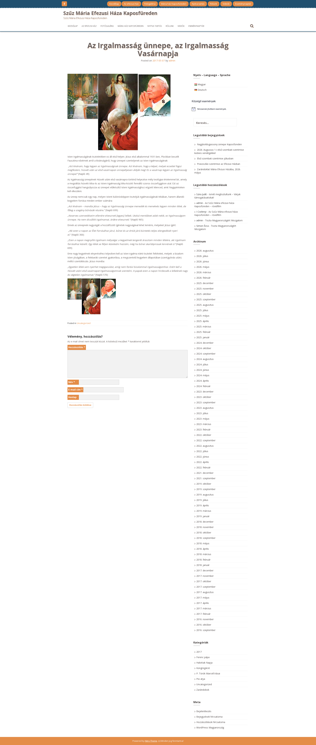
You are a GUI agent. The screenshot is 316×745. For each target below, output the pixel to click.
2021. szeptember (205, 478)
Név (71, 382)
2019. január (203, 516)
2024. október (203, 348)
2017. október (203, 581)
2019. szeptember (205, 489)
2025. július (202, 310)
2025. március (203, 326)
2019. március (203, 510)
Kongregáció (203, 668)
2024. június (202, 369)
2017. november (205, 575)
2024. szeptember (205, 353)
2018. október (203, 532)
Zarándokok (202, 689)
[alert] (220, 109)
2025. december (204, 283)
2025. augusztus (205, 304)
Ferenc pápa (203, 657)
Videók (226, 3)
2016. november (205, 619)
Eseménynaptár (243, 3)
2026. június (202, 261)
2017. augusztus (205, 592)
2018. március (203, 554)
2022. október (203, 434)
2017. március (203, 608)
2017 (199, 651)
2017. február (203, 613)
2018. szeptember (205, 537)
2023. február (203, 429)
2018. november (205, 527)
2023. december (204, 391)
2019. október (203, 483)
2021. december (204, 472)
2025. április (202, 321)
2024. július (202, 364)
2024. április (202, 380)
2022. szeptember (205, 440)
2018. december (204, 521)
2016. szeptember (205, 630)
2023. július (202, 413)
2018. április (202, 548)
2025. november (205, 288)
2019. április (202, 505)
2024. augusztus (205, 359)
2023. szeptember (205, 402)
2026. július (202, 256)
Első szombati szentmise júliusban (215, 158)
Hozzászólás (76, 347)
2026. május (202, 266)
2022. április (202, 462)
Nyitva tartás (198, 3)
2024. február (203, 386)
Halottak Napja (204, 662)
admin (172, 60)
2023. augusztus (205, 407)
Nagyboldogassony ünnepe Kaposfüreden (219, 144)
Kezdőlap (114, 3)
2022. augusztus (205, 445)
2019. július (202, 500)
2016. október (203, 624)
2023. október (203, 397)
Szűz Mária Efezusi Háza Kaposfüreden (110, 13)
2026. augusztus (205, 250)
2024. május (202, 375)
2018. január (203, 565)
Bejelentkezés (203, 711)
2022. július (202, 451)
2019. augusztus (205, 494)
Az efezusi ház (131, 3)
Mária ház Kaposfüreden (173, 3)
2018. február (203, 559)
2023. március (203, 424)
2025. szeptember (205, 299)
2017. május (202, 597)
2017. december (204, 570)
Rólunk (213, 3)
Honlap (72, 397)
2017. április (202, 603)
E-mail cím (75, 389)
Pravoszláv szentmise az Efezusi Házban (218, 163)
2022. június (202, 456)
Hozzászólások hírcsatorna (210, 722)
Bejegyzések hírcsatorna (209, 716)
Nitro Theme (151, 740)
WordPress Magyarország (210, 727)
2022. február (203, 467)
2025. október (203, 294)
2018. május (202, 543)
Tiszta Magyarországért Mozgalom (224, 220)
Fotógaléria (150, 3)
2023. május (202, 418)
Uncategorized (84, 323)
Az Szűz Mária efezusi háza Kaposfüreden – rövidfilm (214, 204)
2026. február (203, 277)
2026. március (203, 272)
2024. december (204, 342)
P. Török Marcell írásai (208, 673)
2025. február (203, 331)
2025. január (203, 337)
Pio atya (200, 678)
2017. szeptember (205, 586)
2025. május (202, 315)
